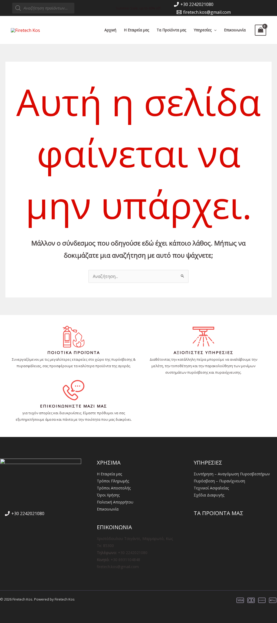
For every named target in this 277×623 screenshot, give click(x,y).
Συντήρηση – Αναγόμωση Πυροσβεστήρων (232, 473)
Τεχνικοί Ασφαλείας (211, 488)
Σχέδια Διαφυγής (209, 495)
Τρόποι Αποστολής (114, 488)
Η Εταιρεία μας (136, 29)
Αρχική (110, 29)
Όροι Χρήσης (108, 495)
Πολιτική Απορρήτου (115, 502)
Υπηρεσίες (203, 29)
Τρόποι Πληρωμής (113, 480)
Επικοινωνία (235, 29)
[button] (214, 30)
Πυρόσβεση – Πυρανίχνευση (219, 480)
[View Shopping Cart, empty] (260, 30)
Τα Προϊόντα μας (171, 29)
